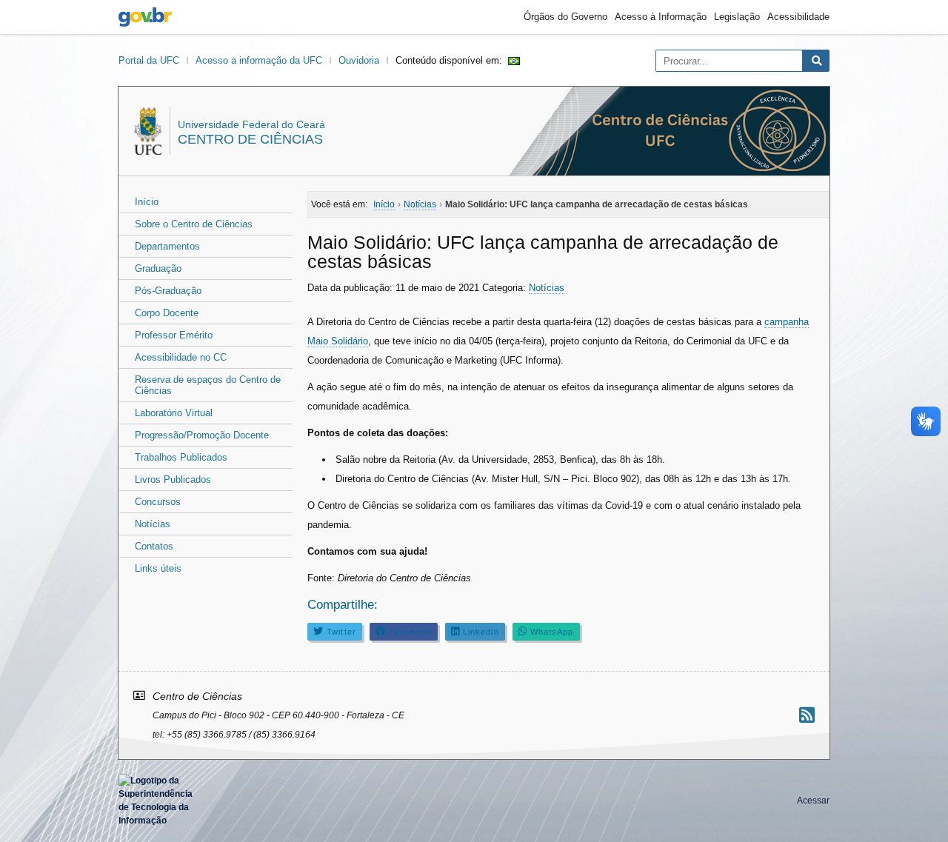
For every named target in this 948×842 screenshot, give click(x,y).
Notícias (152, 523)
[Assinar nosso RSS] (807, 715)
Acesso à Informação (661, 16)
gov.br (145, 17)
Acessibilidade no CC (181, 357)
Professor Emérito (174, 335)
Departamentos (167, 246)
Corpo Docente (166, 312)
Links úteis (158, 568)
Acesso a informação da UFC (259, 60)
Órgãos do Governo (565, 16)
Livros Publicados (173, 479)
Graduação (158, 268)
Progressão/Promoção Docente (202, 435)
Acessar (813, 800)
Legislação (737, 16)
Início (146, 201)
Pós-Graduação (168, 290)
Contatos (154, 546)
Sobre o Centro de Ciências (194, 224)
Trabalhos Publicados (181, 457)
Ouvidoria (358, 60)
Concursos (158, 501)
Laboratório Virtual (174, 412)
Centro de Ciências (250, 139)
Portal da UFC (148, 60)
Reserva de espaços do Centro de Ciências (208, 385)
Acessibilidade (798, 16)
